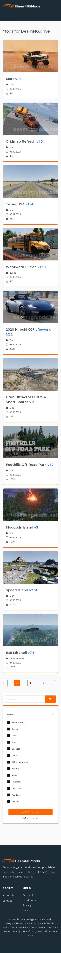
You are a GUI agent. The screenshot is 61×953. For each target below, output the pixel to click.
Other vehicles (20, 761)
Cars (14, 735)
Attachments (19, 722)
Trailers (16, 795)
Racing (15, 768)
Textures (16, 781)
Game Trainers (11, 931)
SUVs (14, 775)
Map (14, 742)
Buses (15, 729)
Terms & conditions (29, 898)
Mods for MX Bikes (28, 927)
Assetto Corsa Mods (48, 927)
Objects (16, 748)
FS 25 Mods (13, 919)
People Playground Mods (33, 919)
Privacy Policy (27, 908)
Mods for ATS (31, 923)
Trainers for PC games (31, 931)
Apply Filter (30, 812)
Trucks (15, 801)
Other (15, 755)
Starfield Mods (47, 923)
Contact (7, 900)
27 (44, 683)
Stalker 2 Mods (10, 927)
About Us (8, 895)
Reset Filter (30, 818)
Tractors (16, 788)
